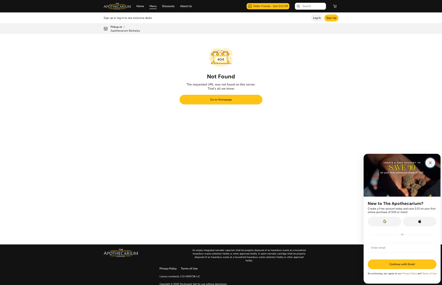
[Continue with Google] (384, 221)
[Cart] (335, 6)
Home (140, 6)
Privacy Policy (168, 268)
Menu (153, 6)
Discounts (168, 6)
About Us (186, 6)
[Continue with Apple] (419, 221)
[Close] (430, 163)
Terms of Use (189, 268)
